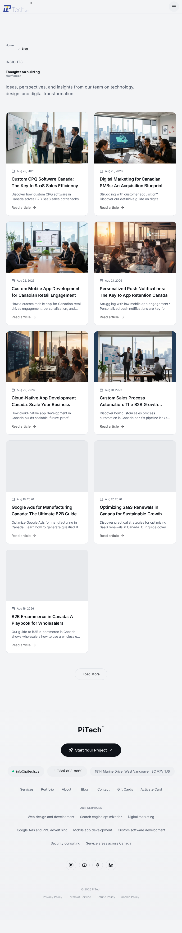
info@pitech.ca (28, 771)
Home (10, 45)
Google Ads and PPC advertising (42, 830)
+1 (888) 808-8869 (67, 771)
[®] (16, 6)
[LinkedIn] (111, 865)
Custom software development (141, 830)
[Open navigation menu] (174, 6)
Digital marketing (141, 817)
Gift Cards (125, 789)
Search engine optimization (101, 817)
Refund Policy (106, 897)
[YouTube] (84, 865)
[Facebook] (97, 865)
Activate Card (151, 789)
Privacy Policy (52, 897)
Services (26, 789)
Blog (84, 789)
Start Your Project (91, 750)
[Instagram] (71, 865)
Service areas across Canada (108, 843)
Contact (103, 789)
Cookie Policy (130, 897)
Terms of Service (79, 897)
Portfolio (47, 789)
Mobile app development (92, 830)
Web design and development (51, 817)
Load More (91, 674)
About (66, 789)
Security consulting (65, 843)
